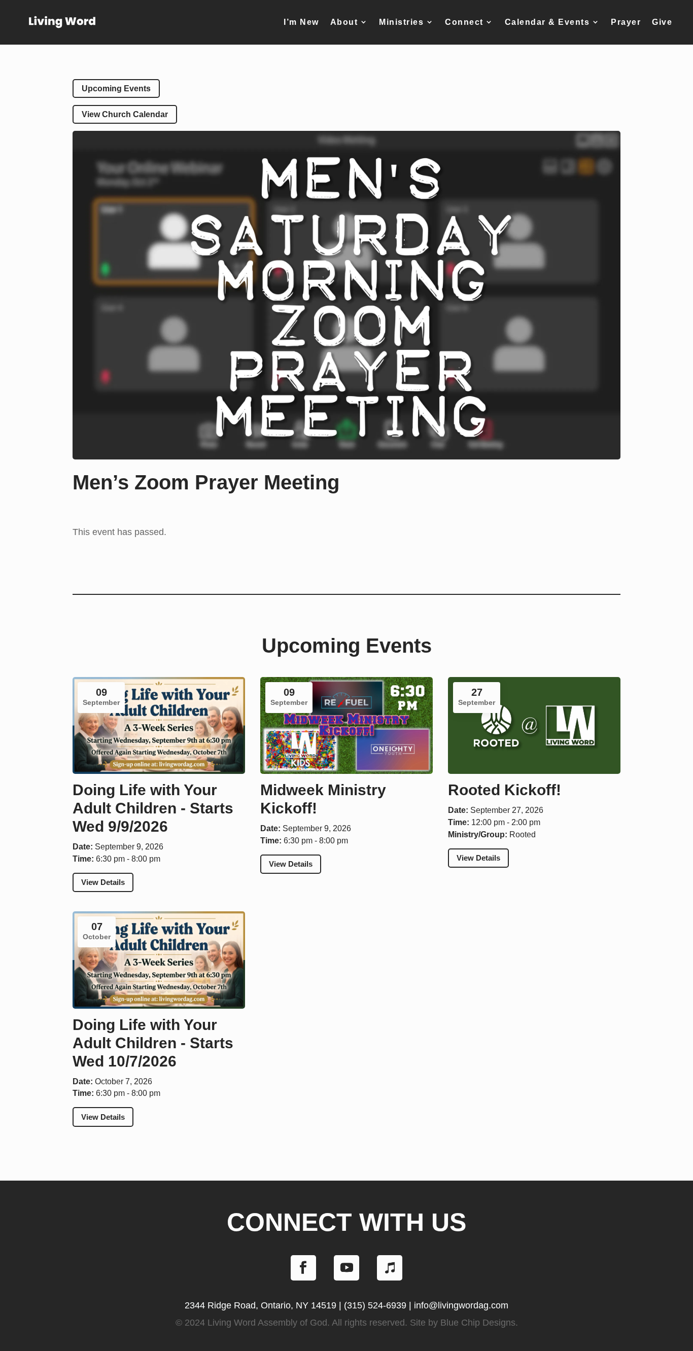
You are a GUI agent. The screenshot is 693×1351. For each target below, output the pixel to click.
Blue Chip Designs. (479, 1323)
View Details (103, 882)
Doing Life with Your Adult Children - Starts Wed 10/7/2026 (153, 1043)
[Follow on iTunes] (389, 1268)
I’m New (301, 22)
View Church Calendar (125, 114)
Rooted (522, 834)
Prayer (626, 22)
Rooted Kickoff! (504, 789)
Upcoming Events (116, 88)
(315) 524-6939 (375, 1305)
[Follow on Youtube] (346, 1268)
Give (662, 22)
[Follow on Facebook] (303, 1268)
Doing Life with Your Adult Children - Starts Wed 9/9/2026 (153, 808)
